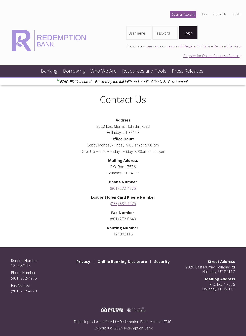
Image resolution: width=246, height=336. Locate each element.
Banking (49, 71)
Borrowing (74, 71)
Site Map (236, 14)
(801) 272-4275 (123, 188)
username (153, 46)
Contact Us (219, 14)
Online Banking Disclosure (122, 261)
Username (136, 33)
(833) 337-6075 (123, 203)
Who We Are (103, 71)
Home (204, 14)
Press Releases (187, 71)
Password (162, 33)
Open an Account (183, 14)
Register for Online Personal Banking (212, 46)
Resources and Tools (144, 71)
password (174, 46)
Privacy (83, 261)
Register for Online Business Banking (212, 55)
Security (162, 261)
